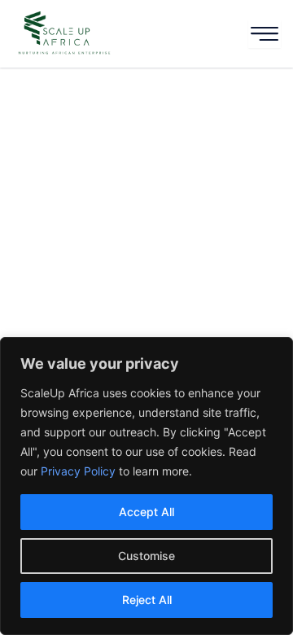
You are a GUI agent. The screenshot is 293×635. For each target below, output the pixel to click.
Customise (146, 556)
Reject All (147, 600)
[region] (146, 486)
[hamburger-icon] (264, 34)
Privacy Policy (78, 471)
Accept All (146, 512)
